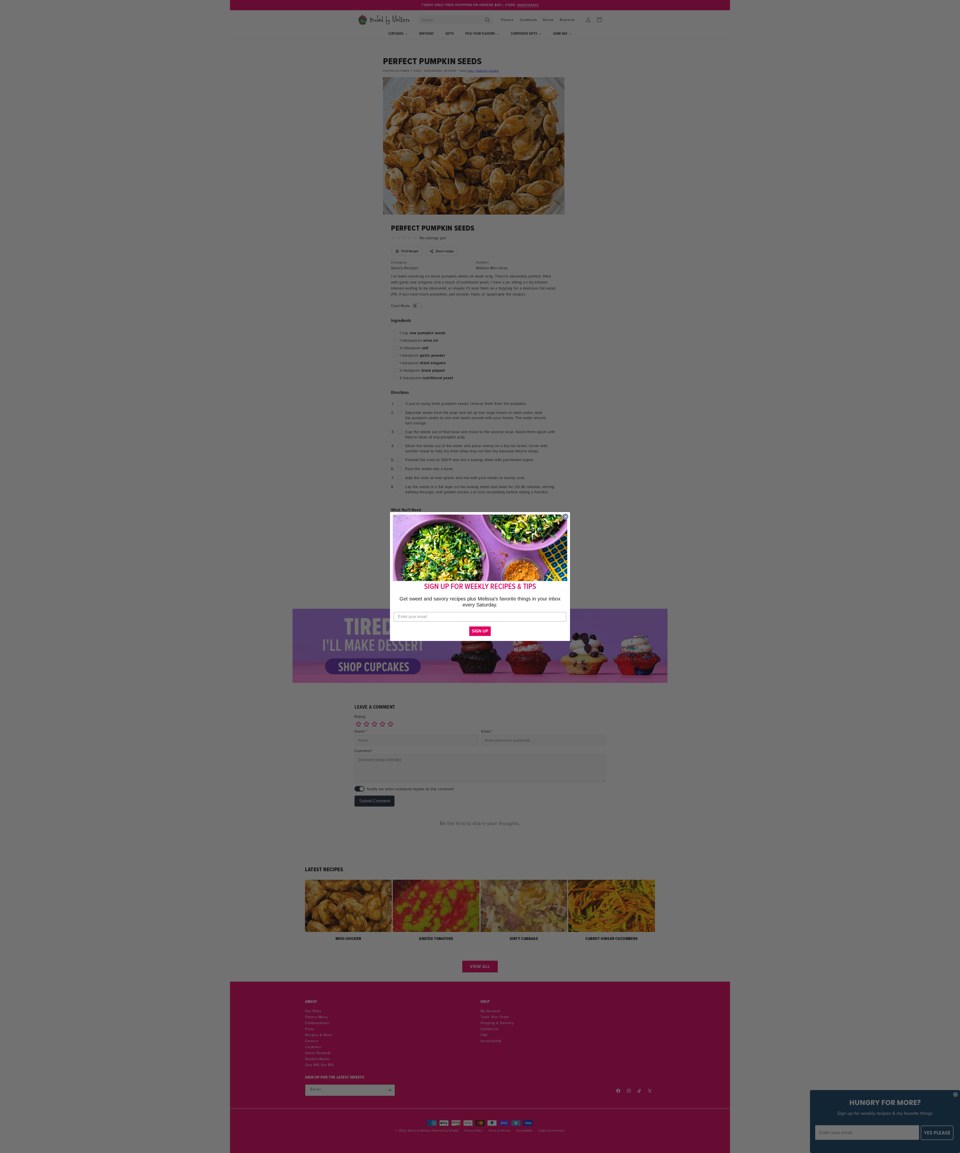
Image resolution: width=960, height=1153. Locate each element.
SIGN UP (480, 631)
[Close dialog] (565, 516)
